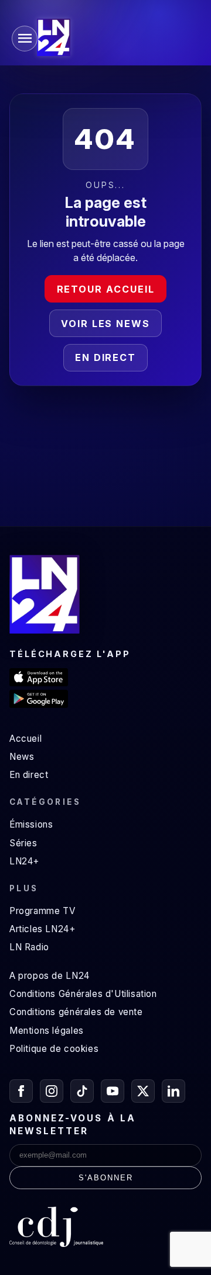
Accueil (25, 738)
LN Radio (29, 947)
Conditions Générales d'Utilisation (83, 993)
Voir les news (105, 323)
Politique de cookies (53, 1048)
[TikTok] (82, 1091)
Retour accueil (106, 289)
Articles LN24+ (42, 928)
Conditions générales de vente (76, 1011)
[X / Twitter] (143, 1091)
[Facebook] (21, 1091)
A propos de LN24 (49, 975)
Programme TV (42, 910)
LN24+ (24, 861)
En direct (105, 357)
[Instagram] (51, 1091)
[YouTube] (112, 1091)
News (21, 756)
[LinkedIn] (173, 1091)
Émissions (31, 824)
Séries (23, 843)
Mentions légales (46, 1030)
